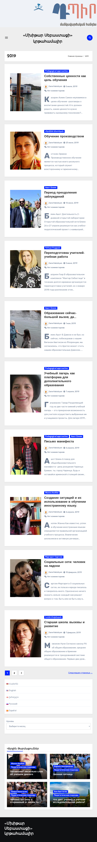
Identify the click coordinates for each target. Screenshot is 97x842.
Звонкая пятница (62, 774)
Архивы (10, 721)
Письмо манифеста (59, 441)
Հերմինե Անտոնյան (54, 131)
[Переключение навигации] (6, 37)
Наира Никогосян (19, 792)
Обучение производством (64, 136)
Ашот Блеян (50, 187)
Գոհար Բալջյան (52, 248)
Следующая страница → (80, 673)
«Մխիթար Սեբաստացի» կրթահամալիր (19, 829)
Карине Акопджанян (63, 766)
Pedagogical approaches (56, 71)
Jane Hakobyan (55, 86)
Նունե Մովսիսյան (53, 617)
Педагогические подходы (23, 767)
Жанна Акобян (52, 493)
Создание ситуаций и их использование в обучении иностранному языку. (65, 501)
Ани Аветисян (60, 792)
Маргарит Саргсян (53, 557)
